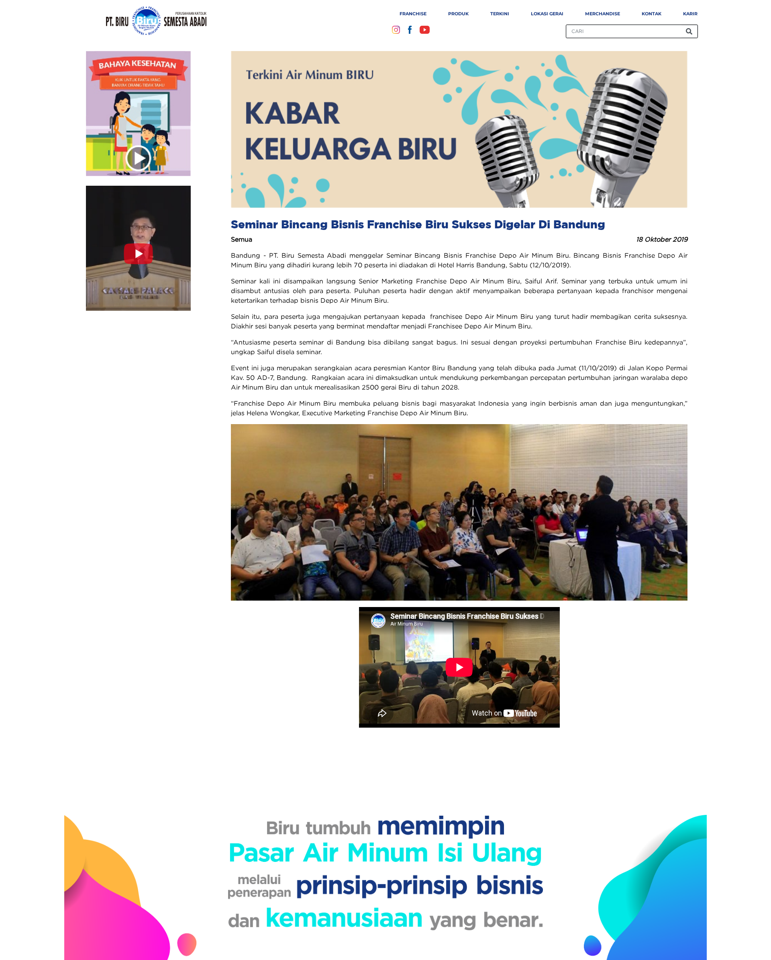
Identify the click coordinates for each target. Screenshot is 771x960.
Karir (690, 13)
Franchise (413, 13)
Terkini (499, 13)
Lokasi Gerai (547, 13)
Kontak (651, 13)
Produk (458, 13)
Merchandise (602, 13)
